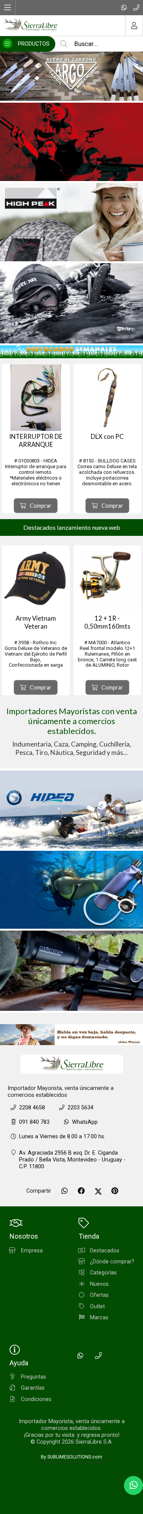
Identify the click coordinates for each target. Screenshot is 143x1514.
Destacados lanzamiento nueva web (71, 527)
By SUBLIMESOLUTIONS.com (71, 1457)
